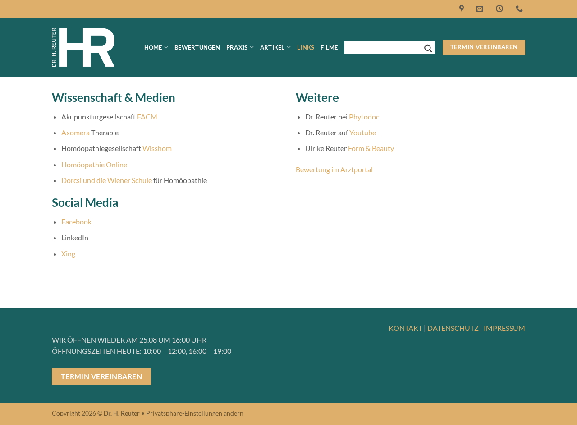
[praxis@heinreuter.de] (480, 8)
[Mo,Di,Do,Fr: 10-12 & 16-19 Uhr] (500, 8)
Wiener (118, 180)
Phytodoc (364, 116)
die (101, 180)
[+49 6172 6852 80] (520, 8)
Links (305, 47)
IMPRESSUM (504, 328)
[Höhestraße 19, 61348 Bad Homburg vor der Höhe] (462, 8)
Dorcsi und (78, 180)
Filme (329, 47)
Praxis (237, 47)
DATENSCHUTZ (453, 328)
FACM (147, 116)
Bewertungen (197, 47)
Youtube (362, 132)
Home (153, 47)
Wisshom (157, 148)
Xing (68, 253)
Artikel (272, 47)
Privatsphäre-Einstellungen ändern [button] (194, 413)
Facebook (76, 221)
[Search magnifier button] (428, 48)
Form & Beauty (371, 148)
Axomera (75, 132)
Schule (142, 180)
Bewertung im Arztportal (334, 169)
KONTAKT (405, 328)
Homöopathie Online (94, 164)
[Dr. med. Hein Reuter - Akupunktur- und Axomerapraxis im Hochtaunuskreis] (83, 47)
